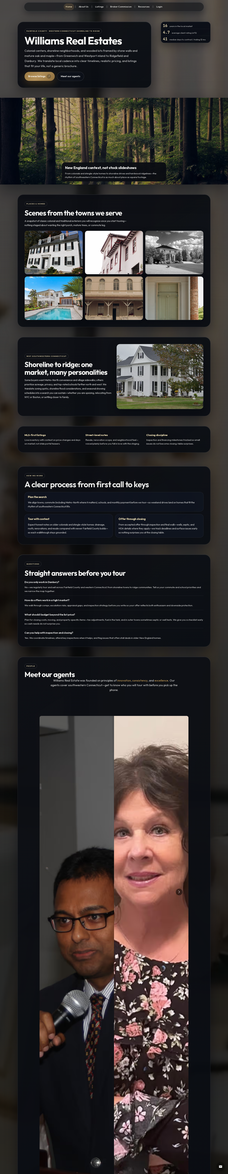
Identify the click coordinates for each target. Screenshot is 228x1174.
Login (159, 6)
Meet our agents (70, 76)
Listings (99, 6)
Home (69, 6)
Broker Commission (121, 6)
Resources (144, 6)
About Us (83, 6)
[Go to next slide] (179, 892)
